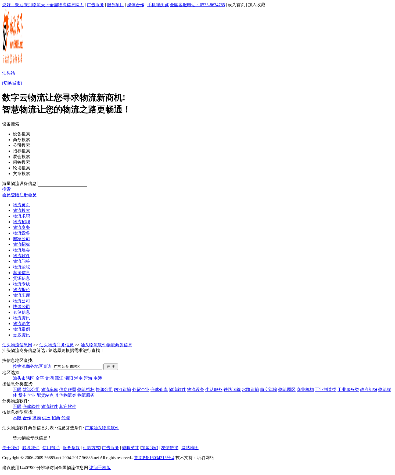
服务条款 (71, 447)
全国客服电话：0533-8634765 (197, 4)
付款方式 (91, 447)
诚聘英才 (130, 447)
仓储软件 (31, 406)
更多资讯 (21, 335)
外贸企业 (140, 389)
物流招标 (21, 244)
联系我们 (31, 447)
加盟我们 (149, 447)
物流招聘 (21, 221)
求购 (36, 417)
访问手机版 (100, 467)
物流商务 (21, 227)
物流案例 (21, 329)
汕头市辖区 (23, 378)
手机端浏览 (158, 4)
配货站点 (45, 395)
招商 (56, 417)
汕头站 (8, 73)
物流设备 (21, 233)
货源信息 (21, 278)
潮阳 (68, 378)
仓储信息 (21, 312)
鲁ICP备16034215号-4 (154, 457)
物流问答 (21, 261)
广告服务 (95, 4)
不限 (17, 389)
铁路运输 (232, 389)
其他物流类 (65, 395)
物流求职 (21, 216)
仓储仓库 (159, 389)
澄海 (88, 378)
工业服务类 (348, 389)
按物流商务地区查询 (32, 366)
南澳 (98, 378)
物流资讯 (21, 318)
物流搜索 (21, 210)
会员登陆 (10, 195)
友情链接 (169, 447)
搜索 (6, 189)
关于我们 (10, 447)
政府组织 (368, 389)
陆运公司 (31, 389)
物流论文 (21, 323)
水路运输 (250, 389)
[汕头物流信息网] (13, 64)
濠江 (59, 378)
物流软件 (21, 255)
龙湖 (49, 378)
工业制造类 (325, 389)
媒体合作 (135, 4)
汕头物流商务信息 (56, 345)
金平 (39, 378)
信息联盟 (67, 389)
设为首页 (236, 4)
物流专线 (21, 284)
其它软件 (67, 406)
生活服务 (213, 389)
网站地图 (190, 447)
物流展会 (21, 250)
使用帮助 (51, 447)
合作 (27, 417)
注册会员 (28, 195)
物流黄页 (21, 204)
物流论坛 (21, 267)
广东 (89, 427)
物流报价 (21, 289)
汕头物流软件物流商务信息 (106, 345)
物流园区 (287, 389)
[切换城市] (12, 83)
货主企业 (26, 395)
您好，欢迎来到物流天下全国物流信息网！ (43, 4)
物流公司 (21, 301)
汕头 (98, 427)
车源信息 (21, 272)
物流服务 (86, 395)
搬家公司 (21, 238)
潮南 (78, 378)
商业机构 (305, 389)
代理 (65, 417)
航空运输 (268, 389)
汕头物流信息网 (17, 345)
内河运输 (122, 389)
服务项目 (115, 4)
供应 (46, 417)
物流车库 (21, 295)
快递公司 (21, 306)
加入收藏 (256, 4)
